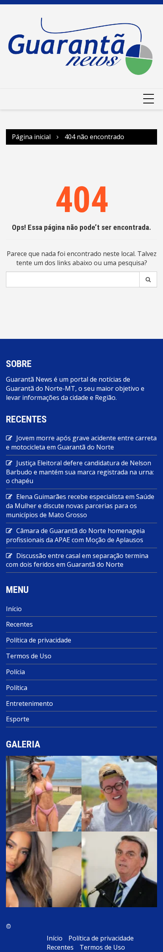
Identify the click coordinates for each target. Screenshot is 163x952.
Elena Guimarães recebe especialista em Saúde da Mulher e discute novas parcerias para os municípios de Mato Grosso (80, 505)
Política (16, 687)
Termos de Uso (28, 656)
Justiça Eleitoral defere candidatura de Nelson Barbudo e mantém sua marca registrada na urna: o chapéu (80, 472)
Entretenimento (29, 703)
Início (14, 608)
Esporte (17, 719)
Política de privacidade (38, 640)
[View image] (44, 793)
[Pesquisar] (148, 279)
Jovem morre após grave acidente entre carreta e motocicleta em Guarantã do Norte (81, 442)
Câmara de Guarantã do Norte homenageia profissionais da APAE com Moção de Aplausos (75, 535)
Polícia (15, 671)
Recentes (19, 624)
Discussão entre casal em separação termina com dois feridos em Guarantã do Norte (77, 560)
